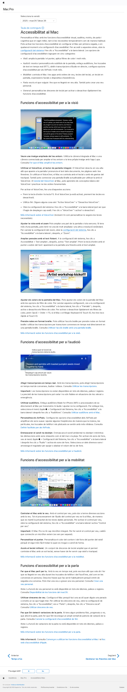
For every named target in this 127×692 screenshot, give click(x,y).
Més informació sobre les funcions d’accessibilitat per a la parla (50, 632)
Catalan (121, 687)
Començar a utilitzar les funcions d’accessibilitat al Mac (72, 639)
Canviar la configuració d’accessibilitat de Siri (56, 619)
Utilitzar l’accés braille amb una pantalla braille (69, 327)
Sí (28, 671)
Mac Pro (8, 9)
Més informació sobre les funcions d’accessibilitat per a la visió (50, 333)
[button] (32, 27)
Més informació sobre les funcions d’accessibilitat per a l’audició (51, 451)
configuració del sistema (32, 50)
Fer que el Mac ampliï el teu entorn (46, 162)
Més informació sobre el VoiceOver (37, 215)
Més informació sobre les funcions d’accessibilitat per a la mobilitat (52, 556)
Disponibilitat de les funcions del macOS (49, 592)
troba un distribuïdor (17, 685)
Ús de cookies (74, 687)
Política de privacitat (47, 687)
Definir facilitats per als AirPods (35, 427)
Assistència (12, 678)
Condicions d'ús (62, 687)
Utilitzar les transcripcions (84, 386)
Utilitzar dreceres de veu (41, 607)
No (43, 671)
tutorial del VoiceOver (44, 181)
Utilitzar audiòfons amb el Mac (85, 412)
